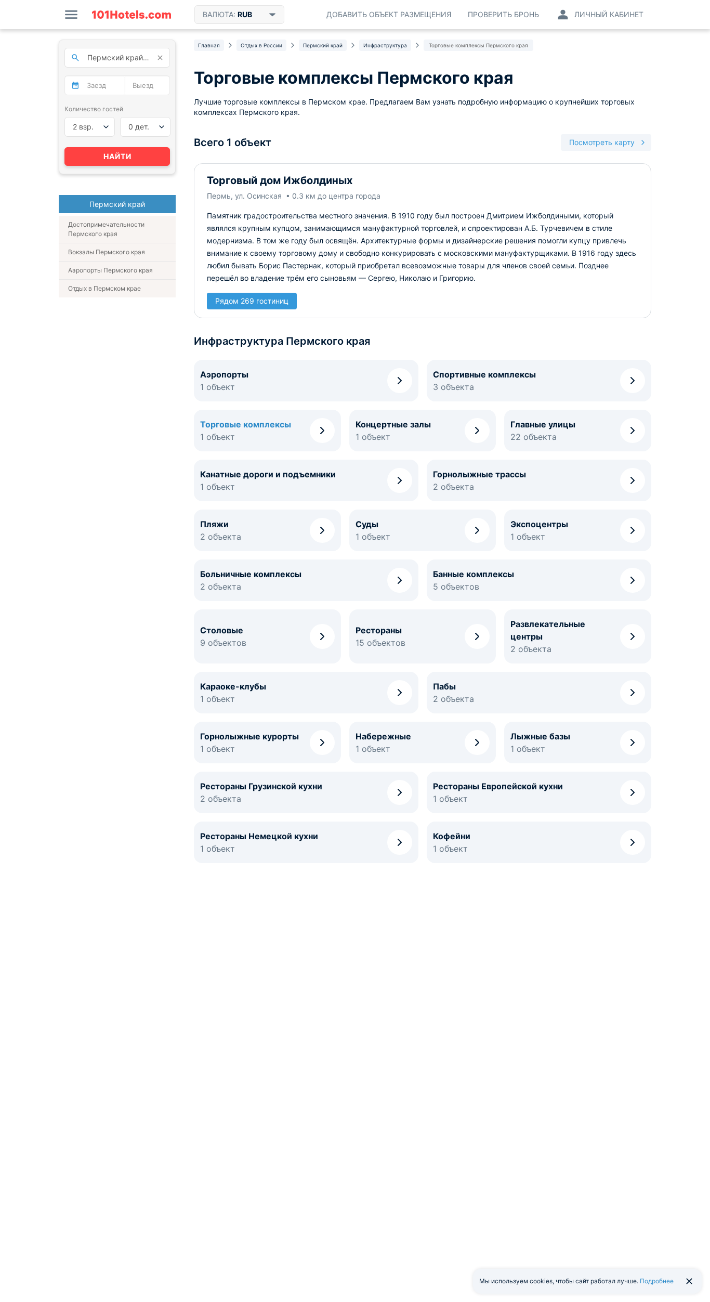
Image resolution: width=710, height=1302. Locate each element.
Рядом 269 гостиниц (251, 300)
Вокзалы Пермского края (106, 252)
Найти (117, 156)
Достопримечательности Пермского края (106, 229)
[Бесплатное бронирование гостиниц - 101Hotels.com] (131, 14)
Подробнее (657, 1281)
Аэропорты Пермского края (110, 270)
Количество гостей (93, 109)
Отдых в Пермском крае (104, 288)
